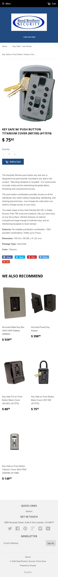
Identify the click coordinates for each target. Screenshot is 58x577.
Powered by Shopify (28, 565)
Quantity (6, 149)
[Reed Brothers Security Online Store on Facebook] (17, 529)
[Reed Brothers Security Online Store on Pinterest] (25, 529)
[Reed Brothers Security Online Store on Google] (33, 529)
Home (4, 46)
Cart (53, 3)
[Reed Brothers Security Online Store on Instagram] (40, 529)
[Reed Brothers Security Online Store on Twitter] (10, 529)
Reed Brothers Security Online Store (31, 561)
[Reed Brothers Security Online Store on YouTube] (48, 529)
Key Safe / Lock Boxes (22, 46)
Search (29, 511)
